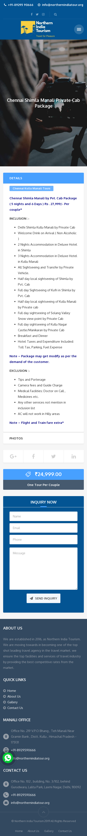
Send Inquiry (46, 598)
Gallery (12, 702)
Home (11, 691)
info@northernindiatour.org (30, 758)
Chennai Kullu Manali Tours (31, 188)
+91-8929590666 (23, 750)
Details (16, 178)
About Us (14, 696)
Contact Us (15, 708)
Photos (16, 438)
